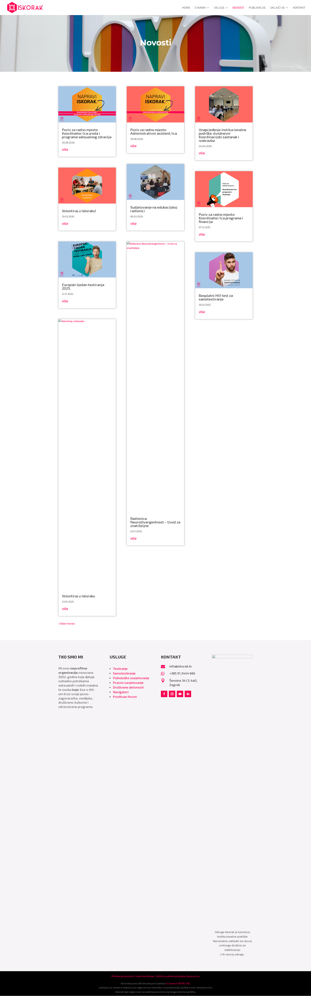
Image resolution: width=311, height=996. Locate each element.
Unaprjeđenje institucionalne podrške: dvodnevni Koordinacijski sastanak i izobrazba (222, 135)
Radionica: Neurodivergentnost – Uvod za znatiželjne (155, 522)
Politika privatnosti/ (123, 976)
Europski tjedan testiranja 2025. (83, 286)
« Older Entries (66, 623)
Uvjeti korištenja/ (145, 976)
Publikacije (257, 7)
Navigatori (121, 692)
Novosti (238, 7)
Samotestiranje (124, 673)
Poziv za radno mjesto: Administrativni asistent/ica (153, 131)
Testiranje (120, 669)
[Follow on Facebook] (164, 694)
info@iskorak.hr (180, 666)
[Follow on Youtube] (180, 694)
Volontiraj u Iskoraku (78, 596)
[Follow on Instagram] (172, 694)
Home (186, 7)
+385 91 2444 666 (182, 673)
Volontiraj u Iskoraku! (79, 211)
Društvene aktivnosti (128, 687)
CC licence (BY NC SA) (178, 983)
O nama (200, 7)
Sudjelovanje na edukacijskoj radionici (153, 209)
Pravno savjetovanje (128, 683)
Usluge (219, 7)
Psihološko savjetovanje (131, 678)
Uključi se (277, 7)
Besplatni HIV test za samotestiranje (216, 297)
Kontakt (299, 7)
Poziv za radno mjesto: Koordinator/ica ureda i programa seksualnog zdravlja (86, 133)
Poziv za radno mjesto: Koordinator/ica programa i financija (221, 218)
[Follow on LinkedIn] (188, 694)
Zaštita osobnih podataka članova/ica (177, 976)
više (65, 149)
